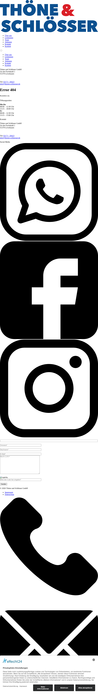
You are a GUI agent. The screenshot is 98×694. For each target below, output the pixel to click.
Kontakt (8, 44)
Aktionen (8, 42)
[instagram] (49, 437)
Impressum (9, 492)
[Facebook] (49, 338)
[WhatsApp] (49, 240)
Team (7, 40)
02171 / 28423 (8, 82)
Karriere (8, 46)
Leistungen (9, 38)
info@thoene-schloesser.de (10, 84)
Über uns (8, 36)
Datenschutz (9, 494)
